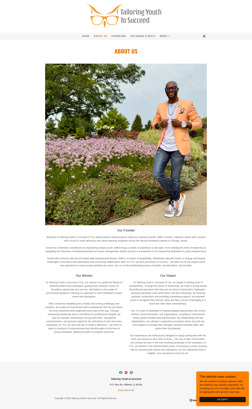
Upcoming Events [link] (143, 36)
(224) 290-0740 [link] (126, 390)
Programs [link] (118, 36)
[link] (126, 16)
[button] (165, 36)
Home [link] (86, 36)
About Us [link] (100, 36)
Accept (222, 399)
